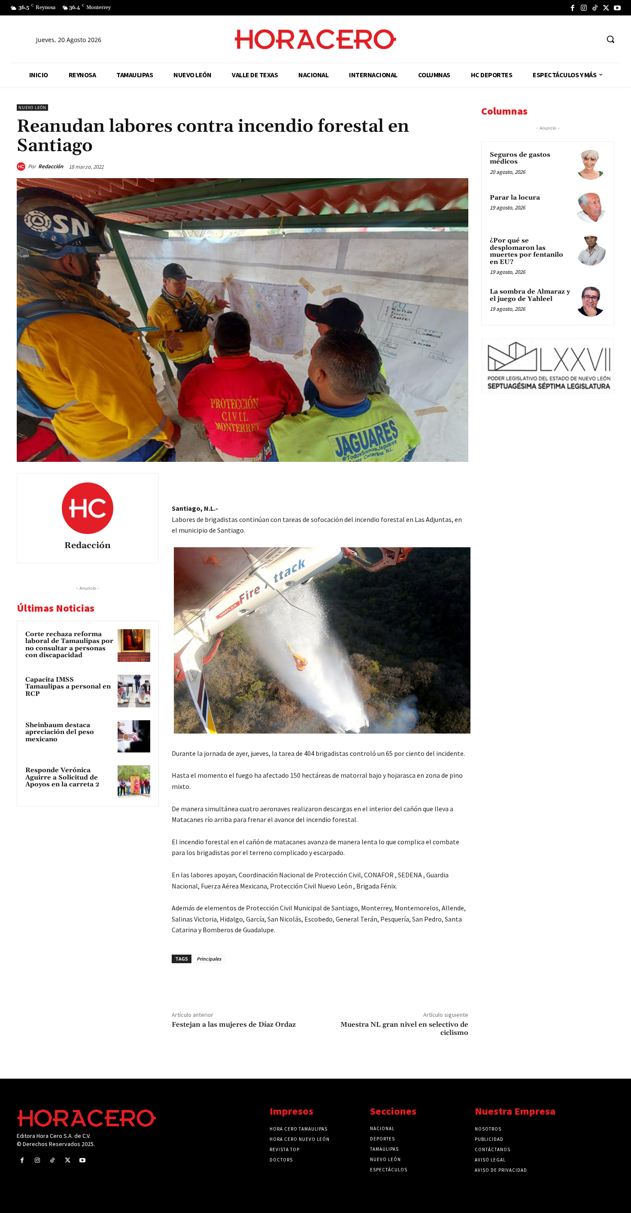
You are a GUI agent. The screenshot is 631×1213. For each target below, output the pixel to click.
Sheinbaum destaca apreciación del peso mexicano (59, 732)
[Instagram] (583, 7)
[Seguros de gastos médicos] (591, 165)
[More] (459, 481)
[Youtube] (617, 7)
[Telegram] (419, 481)
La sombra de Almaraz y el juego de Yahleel (530, 295)
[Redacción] (22, 166)
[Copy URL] (439, 481)
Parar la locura (515, 198)
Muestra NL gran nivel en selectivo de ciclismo (404, 1028)
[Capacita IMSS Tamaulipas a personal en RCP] (134, 691)
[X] (606, 7)
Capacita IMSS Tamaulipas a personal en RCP (68, 687)
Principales (209, 958)
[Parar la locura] (591, 208)
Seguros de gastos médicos (520, 158)
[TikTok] (595, 7)
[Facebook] (572, 7)
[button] (610, 39)
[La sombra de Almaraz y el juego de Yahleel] (591, 302)
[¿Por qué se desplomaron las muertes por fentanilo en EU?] (591, 251)
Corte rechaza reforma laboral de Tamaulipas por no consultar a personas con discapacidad (69, 645)
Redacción (50, 166)
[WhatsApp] (399, 481)
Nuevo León (32, 107)
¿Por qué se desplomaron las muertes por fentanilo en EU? (526, 251)
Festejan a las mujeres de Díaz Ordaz (234, 1024)
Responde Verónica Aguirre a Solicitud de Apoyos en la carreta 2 (62, 777)
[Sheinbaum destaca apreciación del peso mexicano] (134, 736)
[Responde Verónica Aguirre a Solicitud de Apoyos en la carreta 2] (134, 781)
